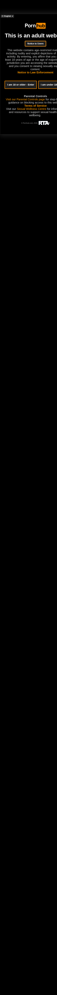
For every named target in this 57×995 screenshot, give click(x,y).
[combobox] (7, 16)
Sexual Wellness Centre (31, 108)
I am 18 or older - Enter (20, 84)
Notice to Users (35, 43)
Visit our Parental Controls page (25, 99)
